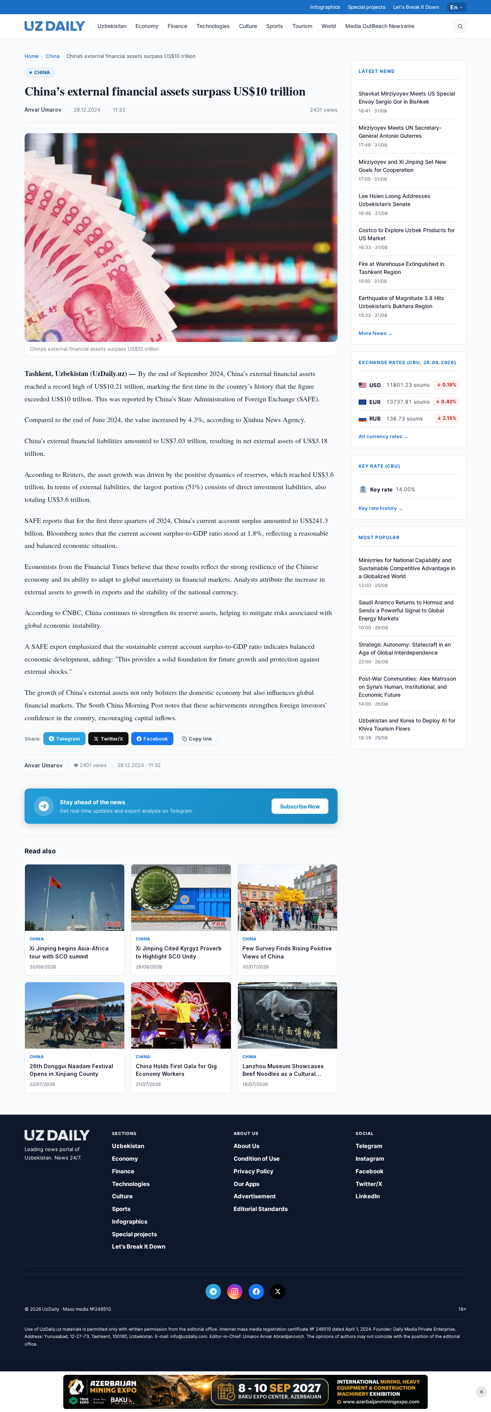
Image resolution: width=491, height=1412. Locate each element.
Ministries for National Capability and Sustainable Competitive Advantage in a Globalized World (407, 568)
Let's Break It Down (416, 7)
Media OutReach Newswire (379, 26)
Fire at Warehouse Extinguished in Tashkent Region (401, 268)
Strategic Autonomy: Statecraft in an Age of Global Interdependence (405, 649)
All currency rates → (384, 437)
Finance (177, 26)
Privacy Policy (254, 1171)
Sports (274, 26)
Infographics (325, 7)
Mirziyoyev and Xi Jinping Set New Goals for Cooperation (403, 166)
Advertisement (255, 1196)
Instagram (370, 1158)
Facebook (155, 739)
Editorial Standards (261, 1208)
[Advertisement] (245, 1392)
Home (32, 56)
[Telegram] (213, 1291)
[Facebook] (256, 1291)
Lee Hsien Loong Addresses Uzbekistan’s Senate (394, 200)
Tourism (302, 26)
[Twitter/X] (277, 1291)
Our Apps (246, 1184)
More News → (376, 333)
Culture (248, 26)
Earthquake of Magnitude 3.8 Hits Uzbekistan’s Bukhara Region (401, 302)
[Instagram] (234, 1291)
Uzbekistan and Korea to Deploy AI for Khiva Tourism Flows (407, 725)
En (454, 7)
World (328, 26)
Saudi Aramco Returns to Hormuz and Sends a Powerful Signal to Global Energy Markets (406, 610)
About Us (246, 1146)
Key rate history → (381, 508)
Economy (146, 26)
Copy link (200, 739)
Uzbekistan (111, 26)
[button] (459, 26)
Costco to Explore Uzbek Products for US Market (407, 234)
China (52, 56)
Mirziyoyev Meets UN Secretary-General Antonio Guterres (400, 132)
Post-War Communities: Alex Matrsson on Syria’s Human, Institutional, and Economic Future (407, 686)
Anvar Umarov (43, 110)
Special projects (367, 7)
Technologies (213, 26)
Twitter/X (112, 739)
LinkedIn (368, 1196)
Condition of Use (257, 1158)
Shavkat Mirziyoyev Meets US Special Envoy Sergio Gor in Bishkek (407, 98)
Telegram (68, 739)
